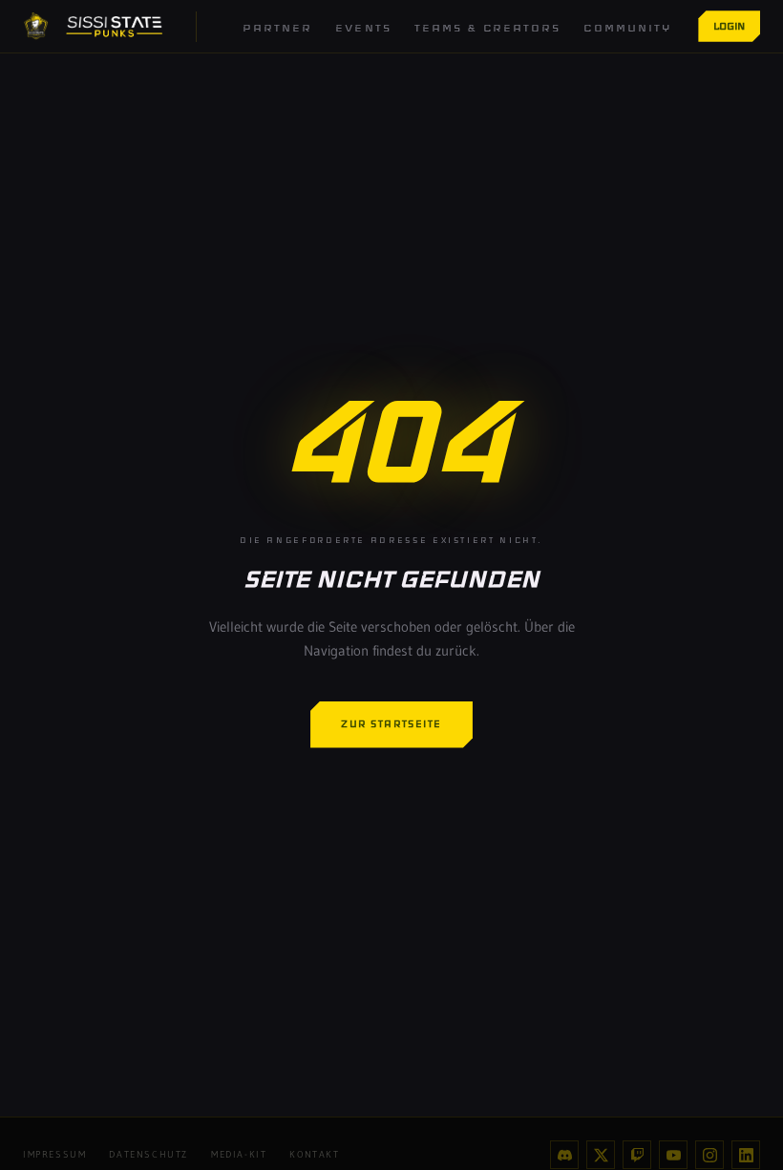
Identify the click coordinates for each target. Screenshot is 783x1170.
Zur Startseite (391, 724)
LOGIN (729, 25)
